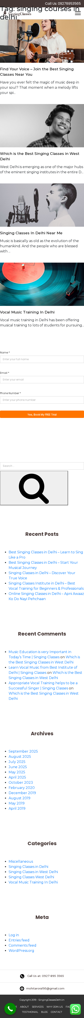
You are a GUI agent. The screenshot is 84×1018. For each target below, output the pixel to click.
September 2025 (23, 751)
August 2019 (19, 798)
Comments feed (22, 945)
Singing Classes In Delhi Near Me (31, 233)
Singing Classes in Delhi (28, 867)
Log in (14, 935)
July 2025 (17, 762)
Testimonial (30, 1011)
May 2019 (17, 803)
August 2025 (20, 757)
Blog (44, 1011)
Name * (5, 352)
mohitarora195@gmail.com (45, 988)
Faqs (69, 1006)
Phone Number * (10, 393)
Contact (56, 1011)
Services (38, 1006)
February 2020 (22, 788)
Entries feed (19, 940)
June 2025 (18, 767)
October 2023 (21, 782)
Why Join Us (55, 1006)
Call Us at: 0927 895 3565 (45, 976)
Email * (4, 373)
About (24, 1006)
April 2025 (17, 777)
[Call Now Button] (10, 1009)
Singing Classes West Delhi (31, 877)
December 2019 (22, 793)
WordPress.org (21, 951)
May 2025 (17, 772)
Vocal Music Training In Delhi (27, 312)
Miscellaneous (21, 861)
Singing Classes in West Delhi (33, 872)
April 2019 (17, 808)
